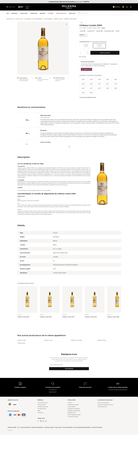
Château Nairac (21, 343)
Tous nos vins (19, 19)
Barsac (95, 27)
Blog (39, 410)
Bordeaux (89, 27)
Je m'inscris (69, 368)
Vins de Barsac (48, 19)
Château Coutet (58, 19)
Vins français (27, 19)
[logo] (69, 6)
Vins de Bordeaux (37, 19)
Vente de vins (10, 19)
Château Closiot (48, 340)
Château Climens (101, 340)
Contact (70, 402)
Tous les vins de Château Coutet (87, 97)
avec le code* (65, 1)
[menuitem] (7, 13)
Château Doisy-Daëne (76, 340)
